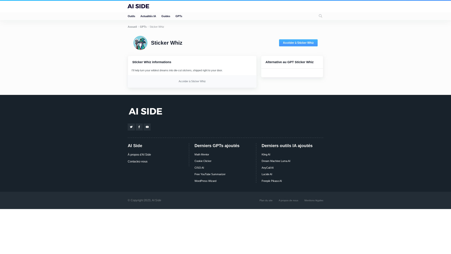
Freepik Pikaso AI (272, 180)
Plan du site (266, 200)
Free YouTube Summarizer (210, 174)
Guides (165, 16)
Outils (131, 16)
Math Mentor (201, 154)
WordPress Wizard (205, 180)
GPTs (178, 16)
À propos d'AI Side (139, 154)
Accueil (132, 26)
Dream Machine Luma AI (276, 160)
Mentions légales (313, 200)
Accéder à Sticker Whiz (298, 42)
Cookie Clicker (202, 160)
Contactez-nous (137, 161)
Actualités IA (148, 16)
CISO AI (199, 167)
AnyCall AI (268, 167)
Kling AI (266, 154)
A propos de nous (288, 200)
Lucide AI (267, 174)
